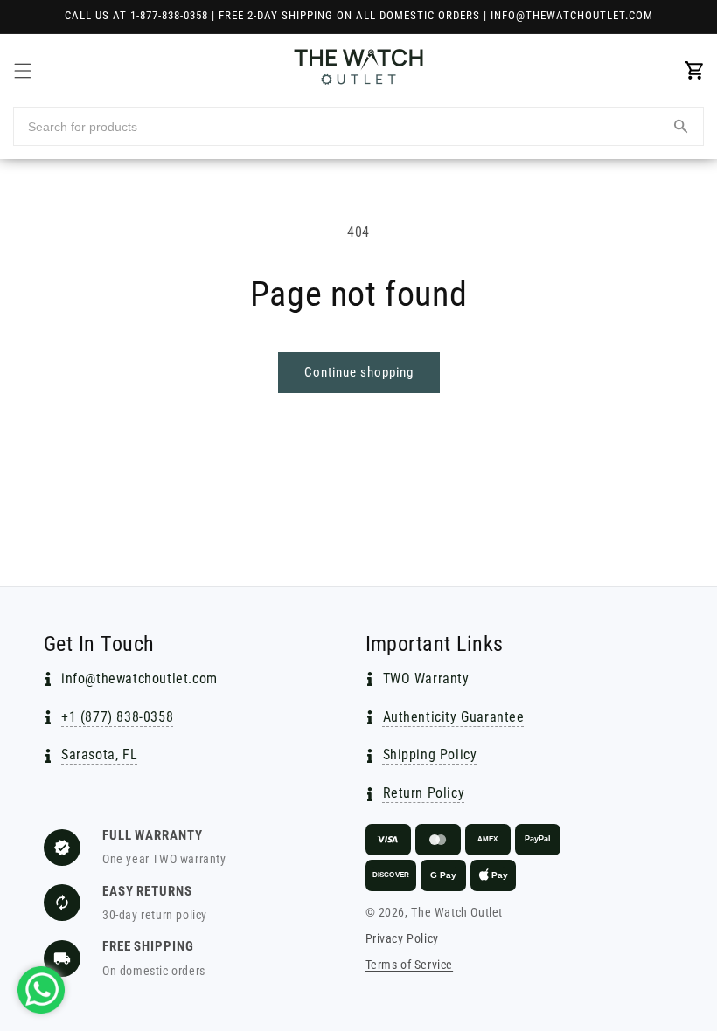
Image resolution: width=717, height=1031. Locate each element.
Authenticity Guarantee (454, 717)
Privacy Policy (402, 938)
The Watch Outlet (457, 912)
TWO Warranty (426, 678)
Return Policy (424, 793)
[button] (22, 71)
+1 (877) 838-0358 (117, 717)
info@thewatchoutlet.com (139, 678)
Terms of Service (409, 965)
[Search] (680, 126)
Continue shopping (359, 372)
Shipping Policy (430, 754)
